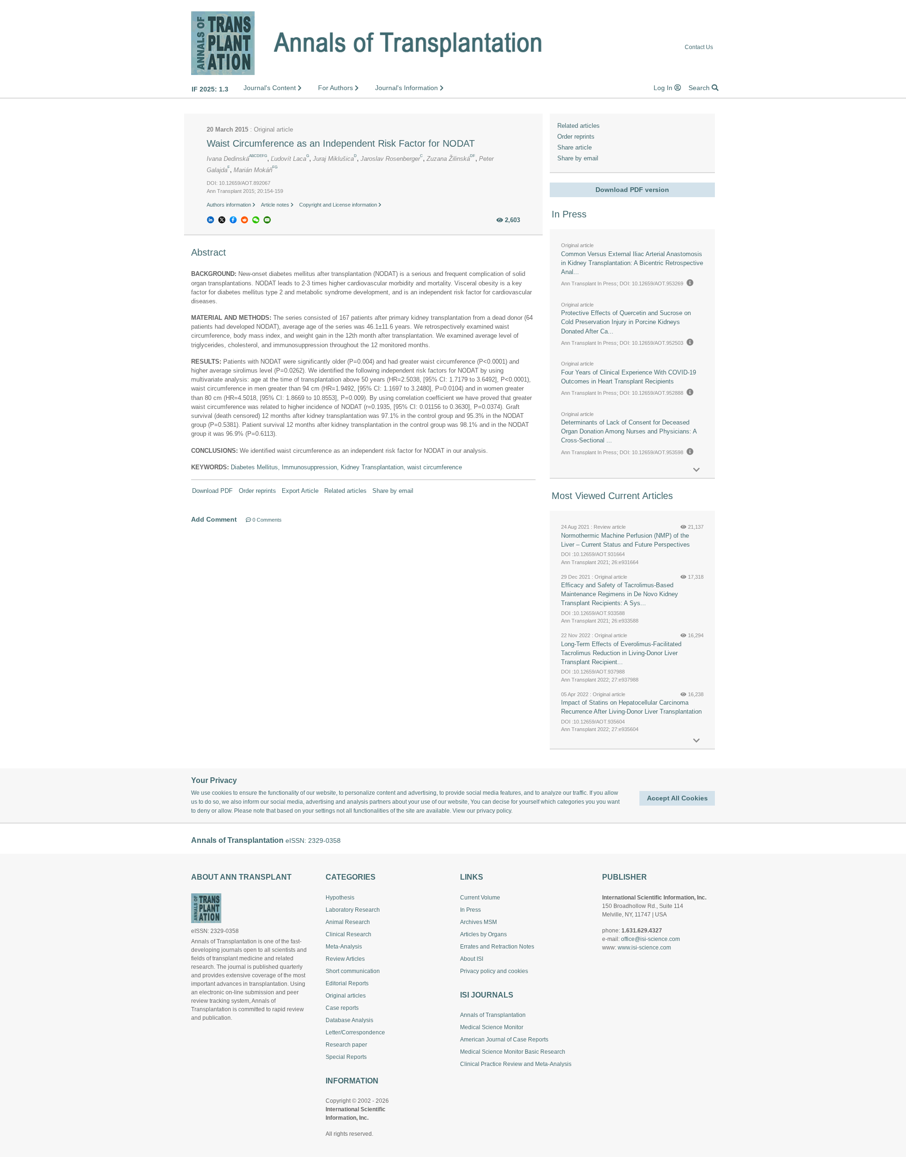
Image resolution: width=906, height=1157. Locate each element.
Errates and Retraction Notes (497, 946)
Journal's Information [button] (407, 88)
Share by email (392, 490)
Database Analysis (349, 1020)
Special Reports (346, 1057)
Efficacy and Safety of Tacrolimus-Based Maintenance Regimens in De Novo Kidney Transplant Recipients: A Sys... (619, 594)
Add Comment (214, 519)
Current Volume (480, 897)
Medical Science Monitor (491, 1027)
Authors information (229, 205)
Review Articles (345, 959)
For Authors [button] (336, 88)
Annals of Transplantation (493, 1015)
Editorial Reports (347, 983)
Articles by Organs (483, 934)
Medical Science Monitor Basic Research (512, 1052)
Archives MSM (478, 922)
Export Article (300, 490)
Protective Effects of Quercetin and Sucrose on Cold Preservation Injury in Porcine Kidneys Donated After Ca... (626, 321)
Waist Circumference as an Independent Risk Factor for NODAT (341, 143)
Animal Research (348, 922)
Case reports (342, 1008)
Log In (664, 88)
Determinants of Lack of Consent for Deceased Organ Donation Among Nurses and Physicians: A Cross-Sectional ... (628, 431)
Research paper (346, 1044)
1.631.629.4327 (641, 930)
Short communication (353, 971)
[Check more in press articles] (696, 470)
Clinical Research (348, 934)
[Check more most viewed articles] (696, 741)
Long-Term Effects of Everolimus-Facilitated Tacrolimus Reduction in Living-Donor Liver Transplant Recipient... (621, 653)
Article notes (276, 205)
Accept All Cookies (677, 798)
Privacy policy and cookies (494, 971)
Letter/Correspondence (355, 1032)
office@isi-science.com (650, 939)
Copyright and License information (338, 205)
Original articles (346, 995)
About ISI (471, 959)
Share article (574, 147)
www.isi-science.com (644, 947)
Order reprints (257, 490)
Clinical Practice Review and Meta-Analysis (515, 1064)
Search (700, 88)
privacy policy (494, 810)
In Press (470, 910)
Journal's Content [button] (270, 88)
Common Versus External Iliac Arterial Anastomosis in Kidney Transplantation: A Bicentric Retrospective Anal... (632, 262)
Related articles (345, 490)
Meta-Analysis (344, 946)
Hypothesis (340, 897)
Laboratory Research (353, 910)
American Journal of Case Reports (504, 1039)
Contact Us (699, 47)
